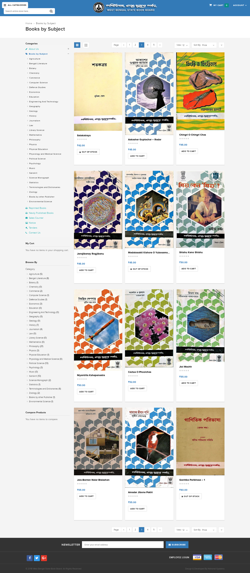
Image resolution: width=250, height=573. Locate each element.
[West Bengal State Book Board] (125, 7)
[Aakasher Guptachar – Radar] (149, 93)
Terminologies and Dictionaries (44, 187)
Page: (116, 45)
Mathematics (35, 135)
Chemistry (34, 73)
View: (179, 45)
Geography (34, 106)
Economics (34, 92)
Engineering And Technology (43, 101)
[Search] (52, 11)
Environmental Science (40, 201)
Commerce (34, 78)
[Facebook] (30, 558)
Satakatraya (84, 135)
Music (32, 168)
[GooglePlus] (44, 558)
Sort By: (197, 45)
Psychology (35, 163)
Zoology (33, 192)
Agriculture (34, 59)
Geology (33, 111)
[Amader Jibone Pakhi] (149, 448)
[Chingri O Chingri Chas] (200, 91)
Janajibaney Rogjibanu (90, 253)
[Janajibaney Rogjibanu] (98, 210)
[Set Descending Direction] (221, 45)
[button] (240, 5)
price (204, 45)
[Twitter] (37, 558)
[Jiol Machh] (200, 325)
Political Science (37, 159)
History (33, 116)
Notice (32, 223)
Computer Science (38, 82)
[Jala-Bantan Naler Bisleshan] (98, 441)
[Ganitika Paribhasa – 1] (200, 441)
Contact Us (34, 232)
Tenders (33, 228)
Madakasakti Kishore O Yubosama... (149, 252)
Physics (33, 144)
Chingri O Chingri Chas (192, 134)
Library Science (37, 130)
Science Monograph (39, 178)
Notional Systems (216, 568)
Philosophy (34, 139)
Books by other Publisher (42, 197)
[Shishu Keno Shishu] (200, 209)
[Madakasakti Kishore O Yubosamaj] (149, 209)
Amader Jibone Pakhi (140, 492)
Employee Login (179, 557)
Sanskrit (33, 173)
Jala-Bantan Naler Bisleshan (93, 479)
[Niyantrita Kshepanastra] (98, 330)
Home (29, 23)
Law (31, 125)
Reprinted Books (37, 208)
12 (183, 45)
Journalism (34, 120)
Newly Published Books (41, 213)
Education (34, 97)
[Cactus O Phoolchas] (149, 328)
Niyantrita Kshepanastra (91, 375)
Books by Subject (38, 54)
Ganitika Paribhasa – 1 (192, 479)
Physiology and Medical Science (45, 154)
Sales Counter (36, 218)
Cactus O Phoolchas (139, 371)
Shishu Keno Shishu (191, 252)
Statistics (34, 182)
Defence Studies (37, 87)
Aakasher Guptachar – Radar (144, 139)
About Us (34, 49)
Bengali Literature (38, 63)
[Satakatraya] (98, 91)
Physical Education (38, 149)
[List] (86, 45)
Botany (32, 68)
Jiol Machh (185, 366)
